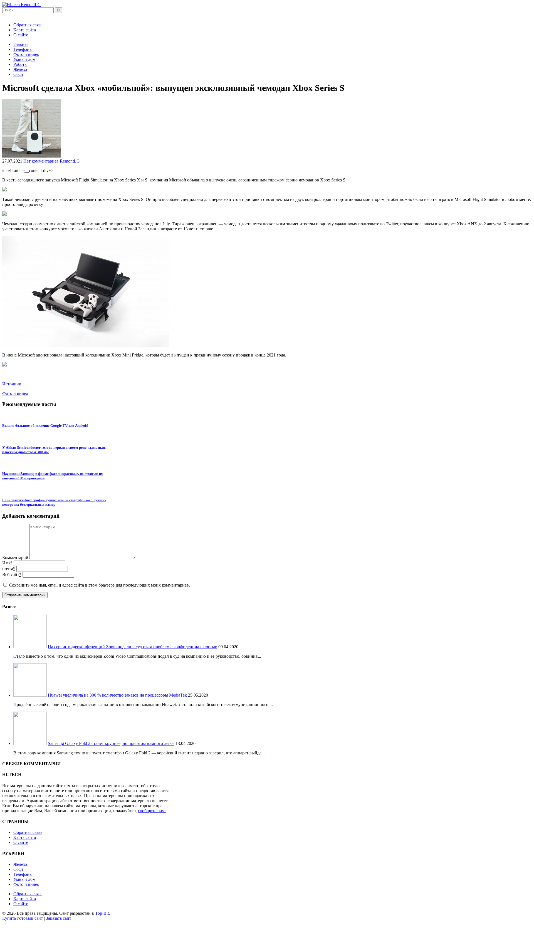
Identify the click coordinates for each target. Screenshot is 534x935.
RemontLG (70, 161)
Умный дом (24, 59)
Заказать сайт (58, 918)
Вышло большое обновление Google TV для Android (45, 425)
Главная (20, 44)
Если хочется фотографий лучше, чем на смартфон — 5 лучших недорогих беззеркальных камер (54, 502)
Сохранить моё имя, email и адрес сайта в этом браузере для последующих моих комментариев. (99, 585)
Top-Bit (102, 913)
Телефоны (23, 49)
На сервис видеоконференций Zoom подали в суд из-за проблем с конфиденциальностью (132, 646)
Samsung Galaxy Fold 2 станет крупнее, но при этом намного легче (111, 743)
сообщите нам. (152, 810)
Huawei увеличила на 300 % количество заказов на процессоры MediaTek (117, 695)
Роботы (20, 64)
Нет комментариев (41, 161)
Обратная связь (27, 25)
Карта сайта (24, 30)
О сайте (20, 35)
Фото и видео (26, 54)
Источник (11, 384)
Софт (18, 74)
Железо (20, 69)
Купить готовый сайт (22, 918)
